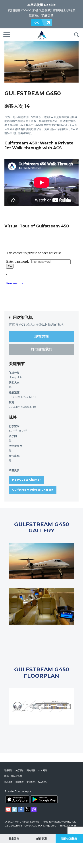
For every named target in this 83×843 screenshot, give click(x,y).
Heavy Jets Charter (26, 479)
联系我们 (8, 770)
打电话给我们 (41, 349)
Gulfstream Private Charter (32, 489)
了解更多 (47, 15)
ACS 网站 (42, 770)
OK (36, 22)
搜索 (76, 34)
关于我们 (19, 770)
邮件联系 (41, 838)
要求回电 (14, 838)
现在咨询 (42, 336)
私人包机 (8, 781)
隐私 (6, 776)
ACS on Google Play (44, 799)
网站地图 (31, 770)
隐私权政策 (16, 776)
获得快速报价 (69, 838)
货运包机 (31, 781)
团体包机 (19, 781)
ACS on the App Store (17, 799)
